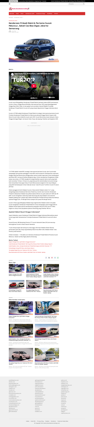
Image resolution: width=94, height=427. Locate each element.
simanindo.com (64, 390)
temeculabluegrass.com (14, 385)
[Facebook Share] (46, 258)
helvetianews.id (38, 382)
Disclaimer (53, 421)
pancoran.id (64, 396)
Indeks (27, 421)
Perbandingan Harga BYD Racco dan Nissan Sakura (21, 248)
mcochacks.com (13, 398)
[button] (83, 4)
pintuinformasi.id (39, 393)
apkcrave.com (12, 391)
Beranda (12, 13)
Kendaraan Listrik (30, 13)
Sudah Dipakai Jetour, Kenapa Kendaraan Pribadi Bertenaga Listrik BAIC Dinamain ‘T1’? (30, 246)
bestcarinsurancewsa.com (15, 393)
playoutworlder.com (13, 383)
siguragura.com (65, 388)
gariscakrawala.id (13, 411)
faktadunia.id (12, 408)
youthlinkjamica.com (14, 380)
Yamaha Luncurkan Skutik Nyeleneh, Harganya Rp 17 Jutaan (18, 1)
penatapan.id (64, 410)
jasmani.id (63, 398)
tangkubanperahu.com (66, 385)
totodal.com (12, 390)
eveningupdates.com (14, 396)
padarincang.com (65, 391)
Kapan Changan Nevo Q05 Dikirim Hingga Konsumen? (22, 242)
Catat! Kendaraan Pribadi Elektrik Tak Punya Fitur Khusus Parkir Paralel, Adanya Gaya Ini (61, 1)
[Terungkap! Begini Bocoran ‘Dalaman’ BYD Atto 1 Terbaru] (34, 284)
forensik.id (37, 410)
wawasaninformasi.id (40, 395)
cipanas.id (63, 400)
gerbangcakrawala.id (40, 380)
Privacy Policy (40, 421)
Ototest (56, 13)
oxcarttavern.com (13, 401)
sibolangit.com (64, 386)
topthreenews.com (65, 413)
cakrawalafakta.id (39, 391)
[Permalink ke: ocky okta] (10, 31)
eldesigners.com (13, 386)
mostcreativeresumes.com (15, 400)
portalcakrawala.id (39, 398)
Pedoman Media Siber (63, 421)
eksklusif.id (63, 401)
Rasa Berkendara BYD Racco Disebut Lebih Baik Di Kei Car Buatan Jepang (27, 252)
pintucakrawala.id (39, 386)
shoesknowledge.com (14, 405)
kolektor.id (63, 393)
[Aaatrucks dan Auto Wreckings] (19, 8)
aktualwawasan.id (39, 401)
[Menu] (10, 4)
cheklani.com (12, 388)
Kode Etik (33, 421)
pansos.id (37, 408)
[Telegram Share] (55, 258)
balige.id (63, 411)
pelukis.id (63, 395)
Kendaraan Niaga (40, 13)
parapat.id (63, 408)
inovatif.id (63, 403)
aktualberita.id (38, 390)
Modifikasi (49, 13)
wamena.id (63, 406)
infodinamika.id (38, 405)
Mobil (17, 13)
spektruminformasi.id (40, 400)
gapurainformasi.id (13, 410)
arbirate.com (12, 382)
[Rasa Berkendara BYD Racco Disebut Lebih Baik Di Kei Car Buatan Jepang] (51, 284)
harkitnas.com (64, 383)
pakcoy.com (64, 380)
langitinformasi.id (39, 385)
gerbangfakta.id (38, 403)
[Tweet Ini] (49, 258)
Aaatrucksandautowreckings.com (51, 423)
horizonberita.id (38, 396)
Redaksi (47, 421)
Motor (22, 13)
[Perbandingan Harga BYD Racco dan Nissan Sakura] (16, 284)
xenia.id (63, 405)
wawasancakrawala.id (40, 388)
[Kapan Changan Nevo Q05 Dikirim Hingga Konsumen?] (16, 268)
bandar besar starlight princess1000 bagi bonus (72, 17)
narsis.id (37, 406)
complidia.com (12, 395)
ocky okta (14, 31)
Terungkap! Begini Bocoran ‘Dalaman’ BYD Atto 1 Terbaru (23, 250)
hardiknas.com (38, 411)
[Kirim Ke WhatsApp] (58, 258)
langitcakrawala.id (39, 383)
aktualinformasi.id (13, 406)
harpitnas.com (64, 382)
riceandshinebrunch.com (14, 403)
